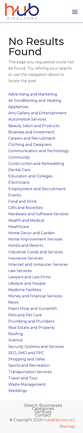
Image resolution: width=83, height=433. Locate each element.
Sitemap (67, 426)
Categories (43, 408)
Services (43, 412)
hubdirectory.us (58, 420)
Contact (43, 415)
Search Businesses (43, 405)
